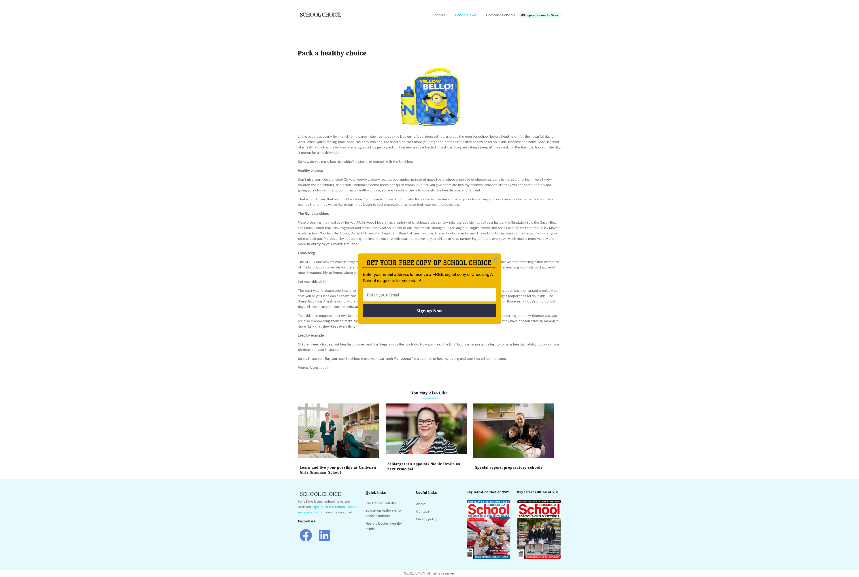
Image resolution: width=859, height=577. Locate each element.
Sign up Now (429, 311)
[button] (429, 263)
